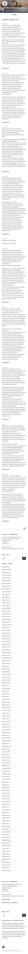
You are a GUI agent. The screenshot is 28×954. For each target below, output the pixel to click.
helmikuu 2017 (5, 818)
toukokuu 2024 (5, 641)
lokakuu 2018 (5, 776)
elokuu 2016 (5, 834)
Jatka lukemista (5, 68)
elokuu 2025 (5, 600)
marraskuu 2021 (6, 707)
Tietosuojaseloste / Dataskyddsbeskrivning (12, 950)
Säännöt (8, 899)
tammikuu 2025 (5, 619)
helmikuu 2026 (5, 583)
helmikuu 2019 (5, 765)
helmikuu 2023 (5, 682)
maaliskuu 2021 (5, 721)
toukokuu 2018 (5, 790)
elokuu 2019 (5, 754)
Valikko (15, 14)
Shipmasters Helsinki (13, 8)
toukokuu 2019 (5, 757)
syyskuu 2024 (5, 630)
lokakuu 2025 (5, 594)
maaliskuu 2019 (5, 762)
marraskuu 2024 (6, 625)
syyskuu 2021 (5, 710)
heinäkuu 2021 (5, 713)
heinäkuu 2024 (5, 636)
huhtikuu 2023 (5, 677)
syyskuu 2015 (5, 851)
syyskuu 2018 (5, 779)
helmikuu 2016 (5, 843)
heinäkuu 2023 (5, 669)
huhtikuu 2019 (5, 760)
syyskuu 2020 (5, 729)
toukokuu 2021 (5, 716)
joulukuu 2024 (5, 622)
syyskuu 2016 (5, 831)
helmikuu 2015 (5, 862)
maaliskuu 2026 (5, 580)
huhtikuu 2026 (5, 578)
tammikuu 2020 (5, 740)
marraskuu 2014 (6, 870)
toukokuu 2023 (5, 674)
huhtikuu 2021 (5, 718)
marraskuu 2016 (6, 826)
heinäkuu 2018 (5, 785)
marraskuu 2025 (6, 591)
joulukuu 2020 (5, 724)
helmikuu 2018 (5, 796)
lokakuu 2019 (5, 749)
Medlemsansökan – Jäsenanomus (10, 902)
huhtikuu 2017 (5, 812)
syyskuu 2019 (5, 751)
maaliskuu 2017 (5, 815)
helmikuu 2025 (5, 616)
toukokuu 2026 (5, 575)
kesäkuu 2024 (5, 638)
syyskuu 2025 (5, 597)
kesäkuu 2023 (5, 671)
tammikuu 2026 (5, 586)
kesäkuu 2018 (5, 787)
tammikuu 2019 (5, 768)
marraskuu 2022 (6, 688)
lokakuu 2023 (5, 660)
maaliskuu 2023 (5, 680)
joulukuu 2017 (5, 798)
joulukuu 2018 (5, 771)
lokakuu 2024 (5, 627)
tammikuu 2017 (5, 820)
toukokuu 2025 (5, 608)
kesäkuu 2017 (5, 809)
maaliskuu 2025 (5, 613)
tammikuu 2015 (5, 865)
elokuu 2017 (5, 807)
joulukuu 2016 (5, 823)
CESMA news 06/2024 (9, 240)
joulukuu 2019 (5, 743)
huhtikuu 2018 (5, 793)
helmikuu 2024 (5, 649)
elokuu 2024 (5, 633)
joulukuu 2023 (5, 655)
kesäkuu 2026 (5, 572)
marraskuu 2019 (6, 746)
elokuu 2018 (5, 782)
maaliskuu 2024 (5, 647)
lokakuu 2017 (5, 804)
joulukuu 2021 (5, 704)
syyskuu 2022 (5, 693)
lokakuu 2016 (5, 829)
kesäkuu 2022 (5, 699)
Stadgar (4, 899)
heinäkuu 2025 (5, 602)
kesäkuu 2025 (5, 605)
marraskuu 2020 (6, 727)
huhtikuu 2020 (5, 735)
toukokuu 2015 (5, 856)
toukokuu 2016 (5, 837)
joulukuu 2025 (5, 589)
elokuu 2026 (5, 567)
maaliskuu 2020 (5, 738)
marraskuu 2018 (6, 774)
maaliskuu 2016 (5, 840)
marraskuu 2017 (6, 801)
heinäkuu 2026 (5, 569)
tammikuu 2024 (5, 652)
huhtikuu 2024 (5, 644)
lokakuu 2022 (5, 691)
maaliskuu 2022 (5, 702)
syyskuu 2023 (5, 663)
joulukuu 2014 (5, 867)
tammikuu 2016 (5, 845)
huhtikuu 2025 (5, 611)
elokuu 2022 (5, 696)
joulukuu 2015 (5, 848)
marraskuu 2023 (6, 658)
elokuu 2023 (5, 666)
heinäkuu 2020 (5, 732)
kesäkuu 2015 (5, 854)
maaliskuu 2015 (5, 859)
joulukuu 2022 (5, 685)
